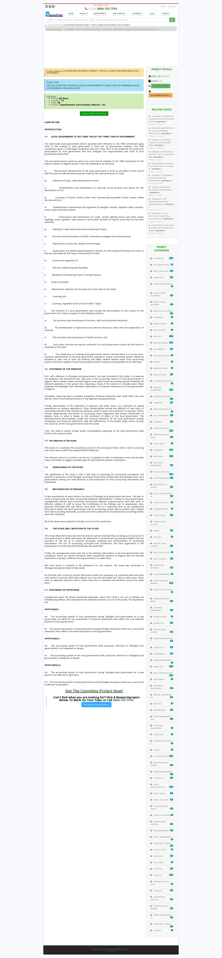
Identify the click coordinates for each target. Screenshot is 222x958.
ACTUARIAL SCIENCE (161, 265)
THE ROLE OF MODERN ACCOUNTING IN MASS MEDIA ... (160, 190)
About (163, 7)
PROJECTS (84, 14)
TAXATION (157, 875)
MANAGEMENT (159, 654)
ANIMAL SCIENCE (160, 324)
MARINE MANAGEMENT (162, 660)
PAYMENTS (137, 14)
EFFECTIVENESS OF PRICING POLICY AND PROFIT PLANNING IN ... (161, 166)
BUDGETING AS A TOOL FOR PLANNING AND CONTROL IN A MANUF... (161, 228)
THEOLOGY (157, 890)
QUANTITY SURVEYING (162, 815)
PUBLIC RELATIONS (160, 800)
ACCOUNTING (69, 29)
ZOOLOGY (157, 930)
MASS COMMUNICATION (163, 673)
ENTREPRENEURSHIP (161, 478)
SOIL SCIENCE (158, 862)
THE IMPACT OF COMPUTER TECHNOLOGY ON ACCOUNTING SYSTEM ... (161, 119)
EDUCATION (158, 456)
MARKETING (158, 666)
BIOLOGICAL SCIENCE (161, 355)
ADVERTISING (158, 277)
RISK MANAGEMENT (161, 831)
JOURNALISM (158, 623)
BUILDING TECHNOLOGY (163, 381)
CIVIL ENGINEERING (160, 415)
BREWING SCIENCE (160, 368)
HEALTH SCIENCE (160, 559)
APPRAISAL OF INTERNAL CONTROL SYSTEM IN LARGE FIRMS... (160, 142)
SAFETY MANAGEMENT (162, 837)
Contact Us (172, 7)
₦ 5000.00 (164, 76)
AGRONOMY (158, 317)
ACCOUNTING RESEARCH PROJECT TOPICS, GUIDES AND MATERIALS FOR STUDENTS (96, 25)
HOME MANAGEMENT (161, 574)
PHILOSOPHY (158, 734)
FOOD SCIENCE (159, 515)
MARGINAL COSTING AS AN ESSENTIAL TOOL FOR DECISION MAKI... (161, 154)
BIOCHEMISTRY (159, 349)
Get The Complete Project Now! (94, 113)
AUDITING (157, 336)
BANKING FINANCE (160, 343)
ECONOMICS (158, 450)
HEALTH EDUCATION (161, 552)
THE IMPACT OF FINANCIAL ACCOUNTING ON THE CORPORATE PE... (161, 178)
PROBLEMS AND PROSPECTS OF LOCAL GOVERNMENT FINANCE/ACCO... (161, 131)
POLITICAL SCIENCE (161, 756)
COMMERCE (158, 422)
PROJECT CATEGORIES (54, 29)
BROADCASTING (159, 375)
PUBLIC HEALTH (159, 793)
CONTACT (166, 14)
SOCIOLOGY (158, 856)
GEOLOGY (157, 537)
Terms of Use (111, 951)
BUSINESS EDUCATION (162, 396)
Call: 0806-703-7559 (160, 86)
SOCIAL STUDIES (159, 850)
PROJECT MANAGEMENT (162, 772)
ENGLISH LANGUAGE (161, 472)
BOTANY (156, 362)
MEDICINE (157, 704)
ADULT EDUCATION (161, 271)
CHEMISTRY (157, 403)
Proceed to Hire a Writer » (96, 704)
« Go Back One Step (54, 25)
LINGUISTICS (158, 647)
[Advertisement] (114, 48)
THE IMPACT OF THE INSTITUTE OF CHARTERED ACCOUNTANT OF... (161, 216)
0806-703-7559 (123, 700)
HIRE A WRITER (119, 14)
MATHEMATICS (159, 679)
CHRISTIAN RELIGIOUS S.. (163, 409)
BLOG (152, 14)
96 (161, 81)
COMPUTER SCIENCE (161, 428)
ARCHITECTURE (159, 330)
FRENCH (156, 531)
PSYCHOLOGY (158, 778)
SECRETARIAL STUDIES (162, 843)
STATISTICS (157, 869)
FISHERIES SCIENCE (160, 509)
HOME (71, 14)
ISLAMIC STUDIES (160, 617)
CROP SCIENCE (159, 444)
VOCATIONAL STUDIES (162, 924)
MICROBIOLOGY (159, 710)
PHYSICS (156, 750)
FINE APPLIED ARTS (161, 502)
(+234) (102, 9)
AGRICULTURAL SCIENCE (162, 311)
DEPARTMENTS (100, 14)
